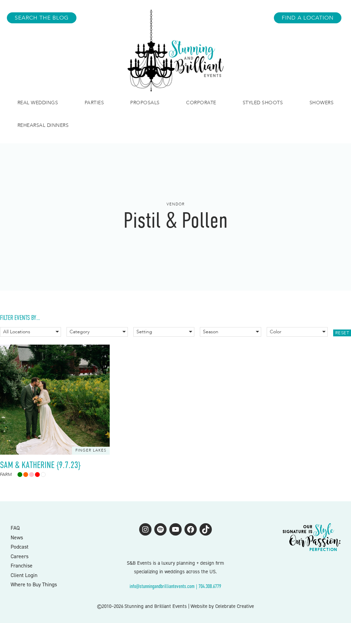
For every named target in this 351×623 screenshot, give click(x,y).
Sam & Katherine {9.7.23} (40, 465)
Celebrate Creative (234, 606)
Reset (342, 333)
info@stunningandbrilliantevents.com (162, 586)
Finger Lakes (90, 450)
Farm (6, 474)
